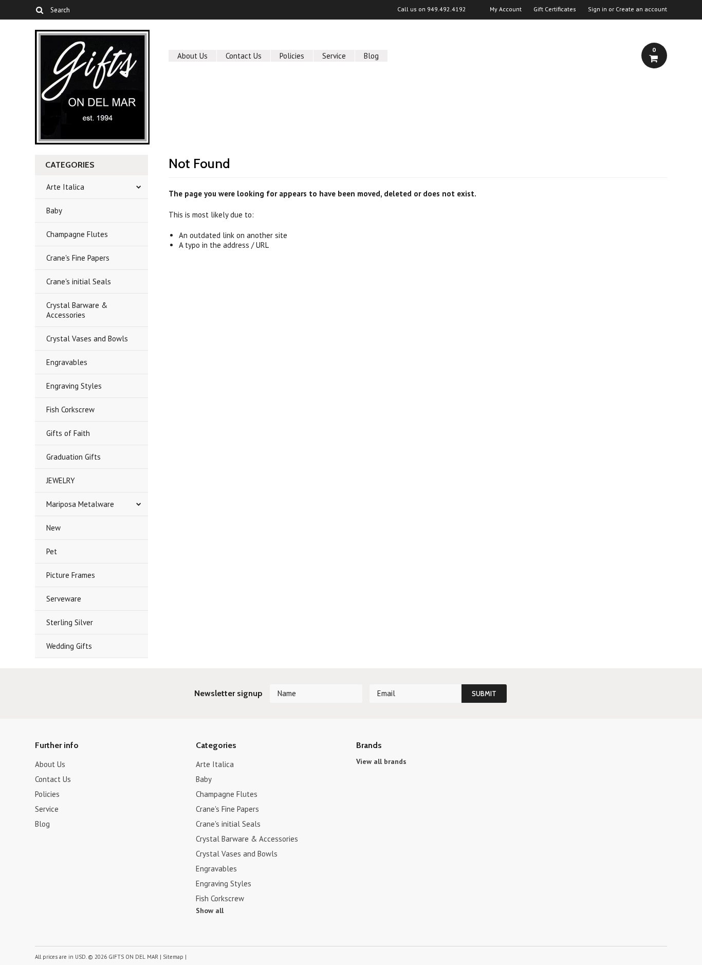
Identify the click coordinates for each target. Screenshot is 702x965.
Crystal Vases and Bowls (87, 338)
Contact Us (244, 56)
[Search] (39, 9)
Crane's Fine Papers (77, 258)
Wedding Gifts (69, 646)
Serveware (63, 599)
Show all (210, 910)
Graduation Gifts (73, 457)
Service (334, 56)
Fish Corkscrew (70, 409)
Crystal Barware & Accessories (76, 310)
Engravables (66, 362)
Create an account (641, 9)
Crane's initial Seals (78, 281)
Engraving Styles (74, 386)
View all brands (381, 761)
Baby (54, 210)
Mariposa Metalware (80, 504)
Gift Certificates (554, 9)
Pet (51, 551)
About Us (192, 56)
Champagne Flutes (77, 234)
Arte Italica (65, 187)
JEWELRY (60, 480)
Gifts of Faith (68, 433)
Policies (292, 56)
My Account (506, 9)
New (53, 528)
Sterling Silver (69, 622)
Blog (371, 56)
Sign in (597, 9)
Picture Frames (70, 575)
